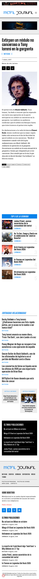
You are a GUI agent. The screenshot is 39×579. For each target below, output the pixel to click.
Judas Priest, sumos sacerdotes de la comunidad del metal (23, 223)
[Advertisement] (19, 191)
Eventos (5, 524)
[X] (8, 68)
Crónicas (17, 228)
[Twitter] (14, 510)
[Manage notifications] (3, 575)
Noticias (5, 330)
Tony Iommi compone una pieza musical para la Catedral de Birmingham (29, 408)
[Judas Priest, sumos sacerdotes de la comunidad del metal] (7, 224)
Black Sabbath (11, 164)
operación (27, 164)
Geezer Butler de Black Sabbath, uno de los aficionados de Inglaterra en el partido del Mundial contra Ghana (18, 356)
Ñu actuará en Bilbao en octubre (15, 429)
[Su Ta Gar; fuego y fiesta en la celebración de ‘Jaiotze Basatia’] (7, 237)
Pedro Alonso (7, 505)
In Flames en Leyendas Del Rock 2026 (24, 260)
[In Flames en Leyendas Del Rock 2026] (7, 262)
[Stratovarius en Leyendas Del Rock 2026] (7, 274)
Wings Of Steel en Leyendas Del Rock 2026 (18, 433)
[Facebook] (4, 68)
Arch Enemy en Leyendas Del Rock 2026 (24, 248)
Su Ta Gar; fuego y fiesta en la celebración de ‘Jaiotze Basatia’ (25, 235)
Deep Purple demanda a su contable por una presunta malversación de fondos (10, 398)
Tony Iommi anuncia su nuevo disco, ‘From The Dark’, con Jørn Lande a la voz (19, 336)
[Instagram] (4, 510)
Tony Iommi (6, 166)
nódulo (20, 164)
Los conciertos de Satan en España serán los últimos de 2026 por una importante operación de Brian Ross (19, 369)
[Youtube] (19, 510)
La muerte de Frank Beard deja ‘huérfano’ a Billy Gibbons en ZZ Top (19, 547)
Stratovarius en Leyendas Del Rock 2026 (24, 273)
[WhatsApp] (12, 68)
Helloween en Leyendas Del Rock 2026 (17, 438)
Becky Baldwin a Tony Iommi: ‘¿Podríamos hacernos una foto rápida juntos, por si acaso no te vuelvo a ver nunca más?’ (18, 323)
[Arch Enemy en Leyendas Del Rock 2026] (7, 249)
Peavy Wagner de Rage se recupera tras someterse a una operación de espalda (19, 345)
